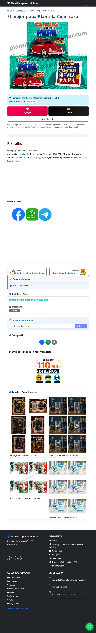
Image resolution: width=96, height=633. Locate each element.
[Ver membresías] (48, 370)
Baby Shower (14, 603)
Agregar (27, 112)
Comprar (69, 112)
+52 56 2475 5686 (59, 587)
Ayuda (44, 157)
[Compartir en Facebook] (41, 342)
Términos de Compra (57, 601)
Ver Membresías (20, 285)
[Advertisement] (48, 179)
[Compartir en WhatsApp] (48, 342)
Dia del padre (20, 10)
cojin (28, 300)
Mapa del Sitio (55, 605)
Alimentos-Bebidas (16, 589)
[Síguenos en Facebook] (9, 558)
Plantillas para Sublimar (24, 3)
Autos (11, 600)
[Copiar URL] (54, 342)
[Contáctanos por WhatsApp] (15, 558)
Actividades (13, 581)
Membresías (57, 558)
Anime (11, 592)
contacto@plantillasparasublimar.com (69, 580)
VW (45, 300)
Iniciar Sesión (58, 566)
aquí (76, 127)
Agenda (12, 585)
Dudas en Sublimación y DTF (64, 562)
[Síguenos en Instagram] (20, 558)
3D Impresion (14, 577)
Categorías (57, 551)
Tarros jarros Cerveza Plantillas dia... (24, 455)
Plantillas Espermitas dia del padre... (63, 517)
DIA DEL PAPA (37, 300)
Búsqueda (56, 554)
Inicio (9, 10)
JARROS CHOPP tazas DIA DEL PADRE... (64, 455)
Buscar (82, 326)
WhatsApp (30, 127)
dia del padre (24, 154)
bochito (12, 300)
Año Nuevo (13, 596)
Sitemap (85, 622)
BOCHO (20, 300)
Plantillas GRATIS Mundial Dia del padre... (26, 498)
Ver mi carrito (48, 119)
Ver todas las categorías (18, 608)
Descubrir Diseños (21, 279)
